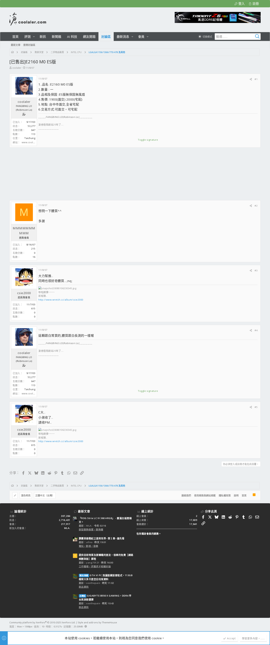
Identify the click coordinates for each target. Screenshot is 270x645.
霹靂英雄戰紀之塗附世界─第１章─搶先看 (102, 538)
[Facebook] (259, 624)
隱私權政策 (225, 495)
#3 (256, 270)
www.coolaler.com (32, 142)
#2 (256, 205)
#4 (256, 330)
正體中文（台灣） (44, 495)
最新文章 (84, 511)
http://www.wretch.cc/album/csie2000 (60, 299)
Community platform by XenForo (42, 622)
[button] (34, 36)
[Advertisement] (119, 174)
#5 (256, 407)
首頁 (244, 495)
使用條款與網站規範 (205, 495)
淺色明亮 (25, 495)
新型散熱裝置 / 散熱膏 (91, 529)
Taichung (29, 138)
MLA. (67, 528)
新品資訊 (84, 586)
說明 (236, 495)
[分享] (250, 79)
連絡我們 (186, 495)
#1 (256, 79)
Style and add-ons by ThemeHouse (97, 622)
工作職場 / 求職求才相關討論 (95, 566)
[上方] (250, 495)
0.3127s (58, 626)
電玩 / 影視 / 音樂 (88, 546)
